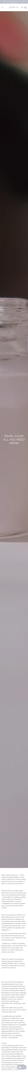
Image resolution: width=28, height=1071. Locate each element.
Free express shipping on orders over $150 (14, 2)
